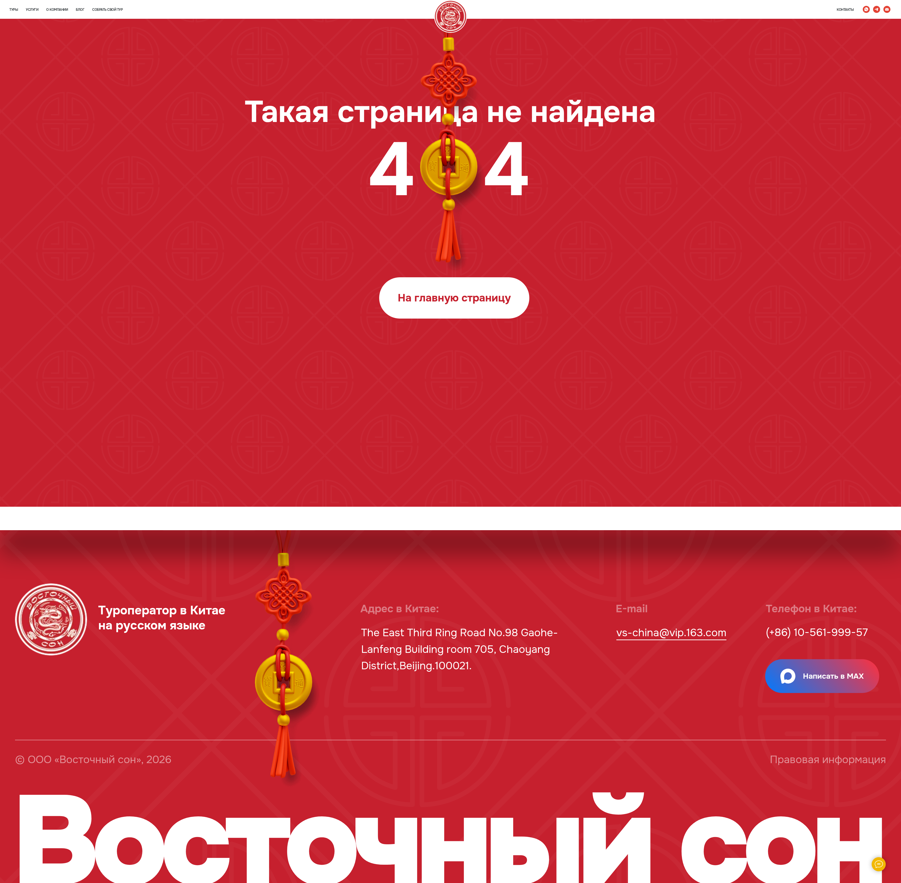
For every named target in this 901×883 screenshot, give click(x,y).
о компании (57, 10)
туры (13, 10)
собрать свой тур (107, 10)
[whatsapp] (866, 9)
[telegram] (876, 9)
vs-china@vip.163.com (671, 632)
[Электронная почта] (886, 9)
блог (80, 10)
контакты (845, 10)
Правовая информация (828, 759)
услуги (32, 10)
